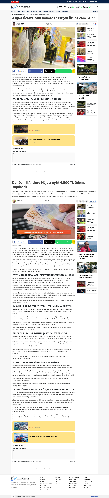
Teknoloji (45, 11)
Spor (28, 11)
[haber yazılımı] (94, 496)
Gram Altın (87, 6)
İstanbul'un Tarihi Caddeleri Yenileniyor (91, 51)
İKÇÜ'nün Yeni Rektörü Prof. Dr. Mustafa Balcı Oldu (91, 36)
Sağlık (40, 11)
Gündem (13, 11)
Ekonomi (51, 11)
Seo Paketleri (44, 490)
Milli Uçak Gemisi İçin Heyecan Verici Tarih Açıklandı (86, 256)
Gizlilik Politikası (88, 481)
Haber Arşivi (87, 486)
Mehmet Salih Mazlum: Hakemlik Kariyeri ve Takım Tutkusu (91, 221)
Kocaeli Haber (16, 14)
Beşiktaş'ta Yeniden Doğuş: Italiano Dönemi (91, 112)
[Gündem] (87, 69)
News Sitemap (88, 488)
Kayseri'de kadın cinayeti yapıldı (91, 29)
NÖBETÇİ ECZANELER (92, 1)
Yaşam (23, 11)
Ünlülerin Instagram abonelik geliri (90, 59)
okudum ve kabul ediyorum (27, 164)
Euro (77, 6)
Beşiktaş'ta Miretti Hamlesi (91, 291)
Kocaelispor (34, 11)
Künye (85, 477)
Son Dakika (65, 11)
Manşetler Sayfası (74, 477)
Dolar (70, 6)
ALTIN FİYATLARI (82, 1)
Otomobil (57, 11)
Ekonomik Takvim (74, 486)
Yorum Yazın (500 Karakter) (19, 151)
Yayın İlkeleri (87, 479)
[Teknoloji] (87, 88)
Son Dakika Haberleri (46, 488)
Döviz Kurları (73, 479)
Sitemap (57, 488)
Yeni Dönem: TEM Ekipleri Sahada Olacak (91, 104)
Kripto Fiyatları (73, 484)
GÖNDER (72, 164)
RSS (13, 496)
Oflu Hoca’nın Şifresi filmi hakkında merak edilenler (91, 44)
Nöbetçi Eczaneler (74, 488)
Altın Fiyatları (73, 481)
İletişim (86, 484)
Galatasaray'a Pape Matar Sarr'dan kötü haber (90, 284)
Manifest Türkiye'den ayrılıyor (90, 236)
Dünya (18, 11)
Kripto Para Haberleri (46, 484)
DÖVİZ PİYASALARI (73, 1)
